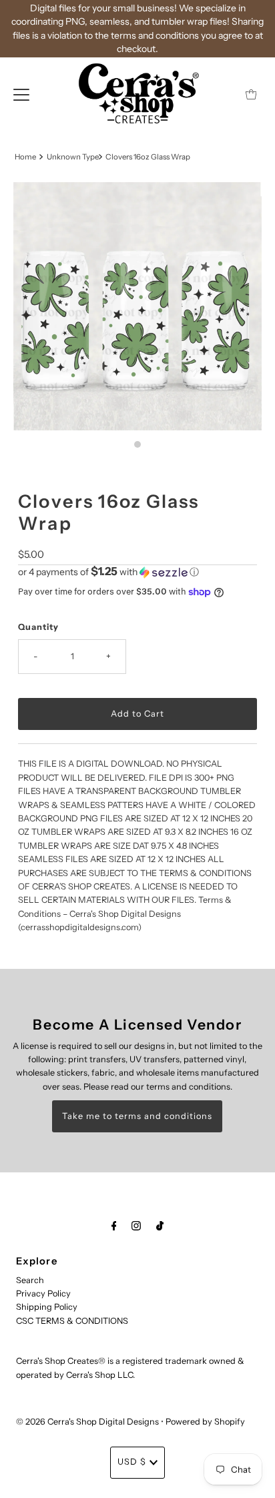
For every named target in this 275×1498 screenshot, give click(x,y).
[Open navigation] (21, 94)
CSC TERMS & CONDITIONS (72, 1321)
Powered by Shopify (205, 1422)
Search (30, 1280)
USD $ (131, 1462)
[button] (137, 572)
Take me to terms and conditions (137, 1116)
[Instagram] (136, 1225)
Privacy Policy (43, 1293)
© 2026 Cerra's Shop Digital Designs (87, 1422)
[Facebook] (114, 1225)
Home (25, 156)
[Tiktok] (160, 1225)
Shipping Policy (46, 1307)
